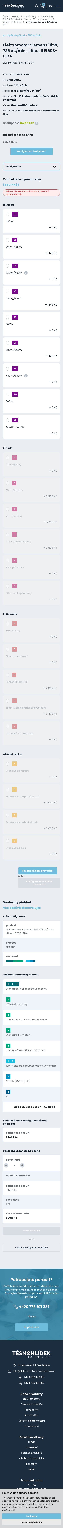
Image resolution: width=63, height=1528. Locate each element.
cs (50, 6)
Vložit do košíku (31, 1230)
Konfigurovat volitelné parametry (39, 883)
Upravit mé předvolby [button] (31, 1522)
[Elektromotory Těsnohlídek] (13, 6)
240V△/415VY (14, 298)
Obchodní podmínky (31, 1458)
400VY (9, 221)
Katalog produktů (31, 1453)
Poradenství (31, 1426)
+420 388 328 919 (34, 1377)
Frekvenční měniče (32, 1404)
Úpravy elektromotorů (31, 1420)
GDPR (31, 1469)
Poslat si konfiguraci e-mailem (31, 1247)
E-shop (15, 16)
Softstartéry (31, 1415)
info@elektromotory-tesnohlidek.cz (34, 1371)
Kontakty (31, 1464)
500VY (9, 324)
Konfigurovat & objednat (31, 151)
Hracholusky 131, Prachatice (34, 1365)
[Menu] (58, 6)
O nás (31, 1442)
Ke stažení (32, 1447)
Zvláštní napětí (15, 427)
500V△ (10, 401)
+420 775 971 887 (34, 1383)
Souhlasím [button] (31, 1516)
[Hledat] (37, 6)
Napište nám (31, 1327)
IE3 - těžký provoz (40, 19)
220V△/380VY (14, 247)
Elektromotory (30, 16)
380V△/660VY (14, 350)
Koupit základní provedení (37, 870)
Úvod (5, 16)
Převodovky (31, 1409)
